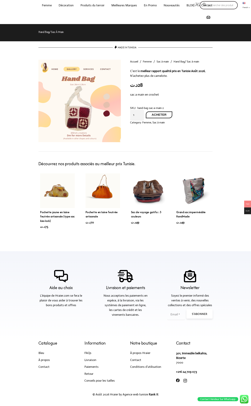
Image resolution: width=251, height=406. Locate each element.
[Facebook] (178, 380)
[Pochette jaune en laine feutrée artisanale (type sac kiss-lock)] (57, 190)
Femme (147, 61)
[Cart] (208, 17)
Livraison (90, 360)
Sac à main (163, 61)
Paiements (91, 367)
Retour (88, 374)
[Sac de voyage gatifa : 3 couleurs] (148, 190)
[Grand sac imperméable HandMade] (193, 190)
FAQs (87, 353)
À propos (44, 360)
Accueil (134, 61)
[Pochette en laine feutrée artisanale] (103, 190)
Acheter (159, 114)
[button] (54, 5)
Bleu (41, 353)
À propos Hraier (140, 353)
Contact (44, 367)
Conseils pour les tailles (99, 380)
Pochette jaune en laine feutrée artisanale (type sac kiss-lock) (57, 216)
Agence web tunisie (135, 394)
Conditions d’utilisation (145, 367)
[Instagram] (185, 381)
